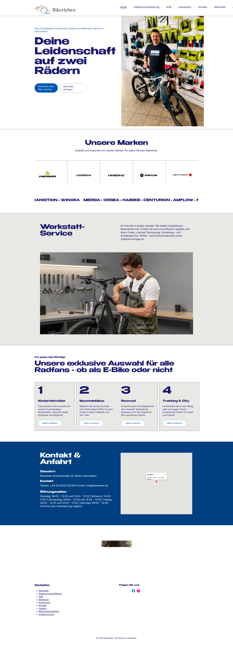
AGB (40, 596)
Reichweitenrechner (48, 611)
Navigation (42, 585)
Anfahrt (149, 479)
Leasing (42, 608)
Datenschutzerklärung (50, 593)
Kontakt (42, 605)
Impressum (44, 602)
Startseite (43, 590)
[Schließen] (164, 474)
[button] (156, 482)
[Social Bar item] (133, 590)
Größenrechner (46, 614)
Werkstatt (43, 599)
